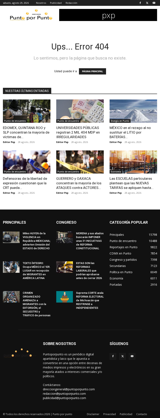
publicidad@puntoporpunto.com (64, 398)
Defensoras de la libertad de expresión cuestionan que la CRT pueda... (25, 183)
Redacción (71, 2)
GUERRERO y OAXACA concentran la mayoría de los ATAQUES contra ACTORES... (78, 183)
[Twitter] (147, 3)
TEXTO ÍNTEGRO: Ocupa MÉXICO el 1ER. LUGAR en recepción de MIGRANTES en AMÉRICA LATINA (36, 271)
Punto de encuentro (15, 120)
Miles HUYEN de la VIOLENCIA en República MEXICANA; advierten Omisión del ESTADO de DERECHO (36, 241)
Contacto (141, 414)
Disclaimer (93, 414)
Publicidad (56, 2)
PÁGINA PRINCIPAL (92, 71)
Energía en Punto (120, 120)
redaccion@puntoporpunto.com (64, 394)
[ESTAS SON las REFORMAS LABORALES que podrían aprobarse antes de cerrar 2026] (64, 267)
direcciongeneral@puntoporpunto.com (69, 389)
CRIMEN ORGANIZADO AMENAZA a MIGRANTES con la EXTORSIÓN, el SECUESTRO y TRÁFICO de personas (36, 304)
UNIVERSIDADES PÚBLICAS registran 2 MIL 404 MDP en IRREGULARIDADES (78, 132)
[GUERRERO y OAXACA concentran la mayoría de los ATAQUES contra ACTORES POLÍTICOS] (80, 162)
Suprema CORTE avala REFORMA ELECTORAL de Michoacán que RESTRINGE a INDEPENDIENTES (90, 300)
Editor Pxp (9, 142)
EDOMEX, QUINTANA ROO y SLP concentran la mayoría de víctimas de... (26, 132)
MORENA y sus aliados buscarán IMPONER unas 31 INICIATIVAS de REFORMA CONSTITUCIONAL (90, 241)
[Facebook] (140, 3)
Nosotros (41, 2)
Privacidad (109, 414)
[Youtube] (154, 3)
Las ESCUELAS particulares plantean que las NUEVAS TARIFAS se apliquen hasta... (132, 183)
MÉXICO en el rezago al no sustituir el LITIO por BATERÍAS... (130, 132)
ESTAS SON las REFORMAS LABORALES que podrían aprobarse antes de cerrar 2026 (89, 271)
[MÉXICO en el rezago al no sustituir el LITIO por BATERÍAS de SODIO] (133, 111)
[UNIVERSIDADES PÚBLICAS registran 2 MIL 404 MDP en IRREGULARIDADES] (80, 111)
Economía (116, 171)
